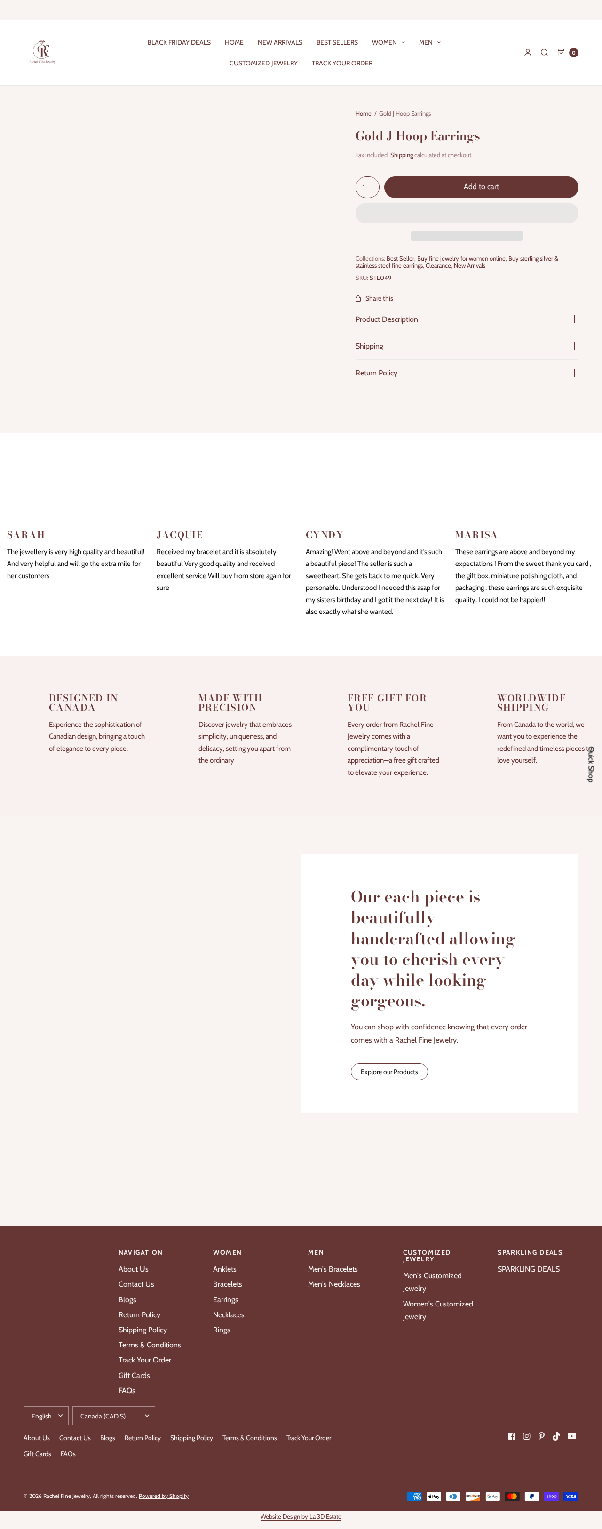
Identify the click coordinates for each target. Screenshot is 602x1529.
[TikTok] (557, 1436)
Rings (221, 1329)
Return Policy (376, 373)
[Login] (527, 53)
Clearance (438, 265)
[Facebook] (511, 1436)
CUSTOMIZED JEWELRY (264, 63)
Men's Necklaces (334, 1284)
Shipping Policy (143, 1329)
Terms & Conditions (150, 1344)
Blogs (127, 1299)
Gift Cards (134, 1375)
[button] (467, 213)
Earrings (225, 1299)
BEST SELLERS (337, 42)
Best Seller (400, 258)
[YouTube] (572, 1436)
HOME (234, 42)
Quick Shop (591, 765)
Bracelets (227, 1284)
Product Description (387, 319)
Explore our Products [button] (389, 1071)
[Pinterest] (542, 1436)
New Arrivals (469, 265)
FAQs (127, 1390)
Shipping (401, 155)
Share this (379, 298)
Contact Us (136, 1284)
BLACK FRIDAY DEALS (179, 42)
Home (364, 113)
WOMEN (384, 42)
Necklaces (229, 1314)
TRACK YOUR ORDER (342, 63)
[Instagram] (527, 1436)
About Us (134, 1269)
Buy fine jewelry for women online (461, 258)
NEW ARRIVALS (280, 42)
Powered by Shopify (164, 1495)
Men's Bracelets (333, 1269)
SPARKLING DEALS (529, 1269)
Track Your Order (145, 1359)
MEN (426, 42)
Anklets (225, 1269)
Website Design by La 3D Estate (301, 1516)
